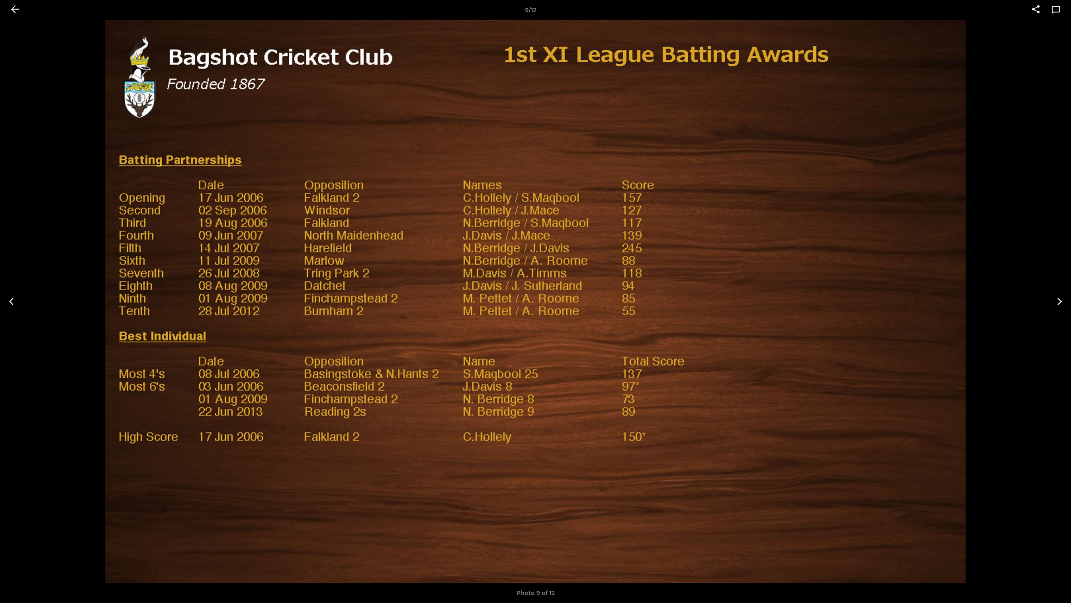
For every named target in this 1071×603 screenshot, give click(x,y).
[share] (1036, 10)
